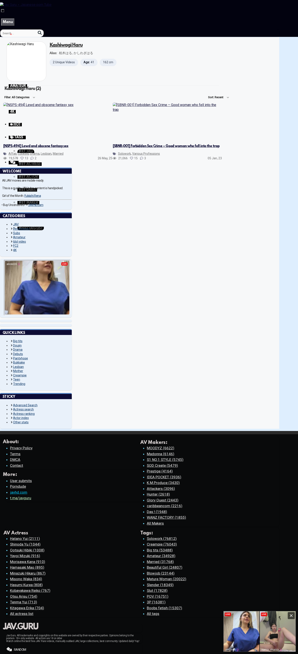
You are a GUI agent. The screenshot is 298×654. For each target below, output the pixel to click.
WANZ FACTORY (166, 517)
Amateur (19, 237)
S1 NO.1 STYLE (165, 459)
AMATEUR (18, 86)
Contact (16, 465)
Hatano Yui (25, 538)
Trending (19, 384)
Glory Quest (162, 500)
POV (157, 596)
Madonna (160, 454)
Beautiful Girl (164, 567)
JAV (16, 224)
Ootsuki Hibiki (27, 550)
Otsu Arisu (23, 596)
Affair (13, 153)
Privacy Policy (21, 448)
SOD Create (162, 465)
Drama (34, 153)
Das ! (157, 512)
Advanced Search (25, 405)
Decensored (21, 228)
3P (156, 602)
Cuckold (23, 153)
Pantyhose (20, 358)
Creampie (20, 375)
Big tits (17, 341)
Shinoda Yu (25, 544)
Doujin (17, 345)
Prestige (160, 471)
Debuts (18, 354)
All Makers (155, 523)
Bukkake (19, 362)
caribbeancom (164, 506)
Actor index (21, 418)
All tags (153, 613)
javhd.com (18, 492)
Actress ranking (24, 413)
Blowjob (161, 573)
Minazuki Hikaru (28, 573)
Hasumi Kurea (26, 585)
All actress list (21, 613)
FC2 (15, 245)
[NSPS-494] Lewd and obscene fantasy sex (35, 146)
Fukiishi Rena (32, 195)
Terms (15, 454)
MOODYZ (160, 448)
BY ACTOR (29, 177)
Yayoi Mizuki (25, 556)
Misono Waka (26, 579)
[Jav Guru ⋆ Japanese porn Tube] (25, 5)
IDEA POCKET (164, 477)
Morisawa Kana (27, 562)
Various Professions (146, 153)
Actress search (23, 409)
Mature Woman (166, 579)
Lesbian (46, 153)
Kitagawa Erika (27, 608)
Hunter (158, 494)
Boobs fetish (164, 608)
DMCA (15, 459)
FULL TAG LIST (32, 228)
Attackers (161, 488)
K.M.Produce (163, 483)
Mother (18, 371)
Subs (16, 233)
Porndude (18, 486)
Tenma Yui (23, 602)
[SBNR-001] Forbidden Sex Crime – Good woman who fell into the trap (166, 146)
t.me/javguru (20, 498)
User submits (21, 481)
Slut (157, 590)
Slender (160, 585)
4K (15, 250)
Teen (16, 379)
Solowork (124, 153)
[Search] (39, 33)
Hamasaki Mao (27, 567)
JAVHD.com (35, 205)
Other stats (21, 422)
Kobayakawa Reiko (30, 590)
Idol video (19, 241)
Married (58, 153)
